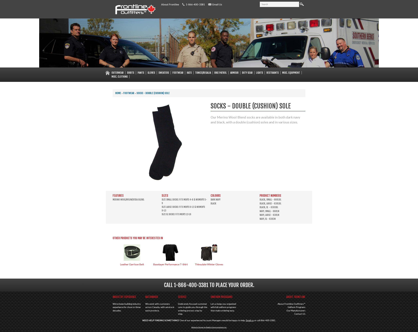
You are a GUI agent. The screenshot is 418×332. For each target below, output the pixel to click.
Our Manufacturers (295, 310)
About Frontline (170, 4)
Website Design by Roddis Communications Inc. (209, 327)
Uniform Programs (296, 307)
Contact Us (299, 314)
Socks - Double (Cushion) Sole (153, 93)
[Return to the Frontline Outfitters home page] (135, 14)
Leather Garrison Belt (132, 264)
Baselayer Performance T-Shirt (170, 264)
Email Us (217, 4)
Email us (250, 320)
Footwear (128, 93)
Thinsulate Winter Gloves (209, 264)
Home (118, 93)
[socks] (162, 182)
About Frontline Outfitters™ (291, 304)
